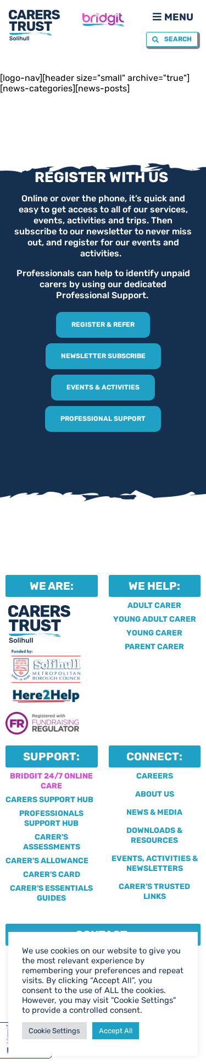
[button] (171, 16)
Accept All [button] (115, 1031)
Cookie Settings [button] (54, 1031)
